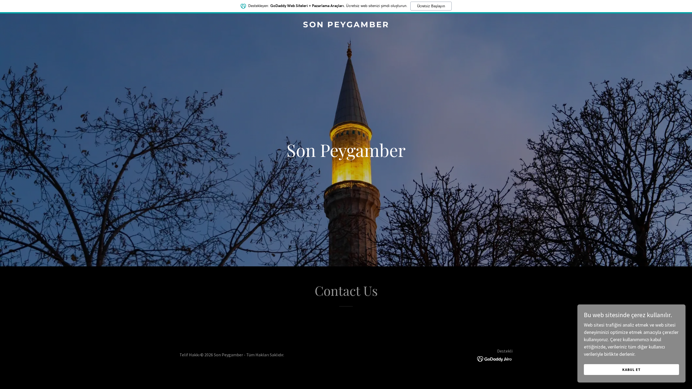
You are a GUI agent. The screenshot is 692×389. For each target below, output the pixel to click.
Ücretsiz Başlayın (431, 6)
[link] (346, 25)
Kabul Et (631, 369)
